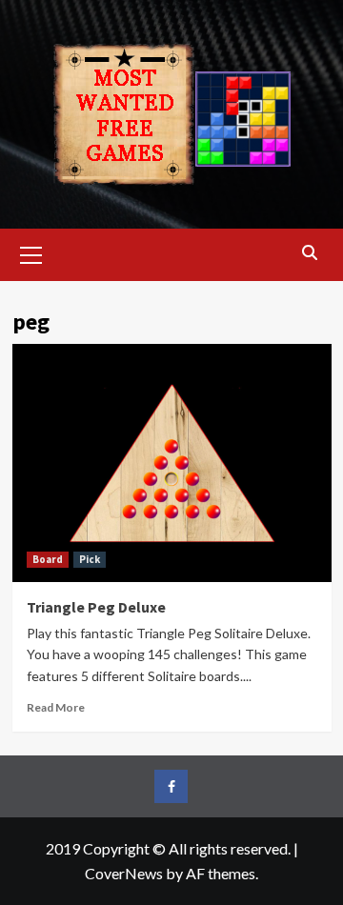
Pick (89, 559)
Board (47, 559)
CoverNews (124, 873)
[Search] (310, 253)
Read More (56, 707)
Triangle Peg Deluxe (96, 606)
